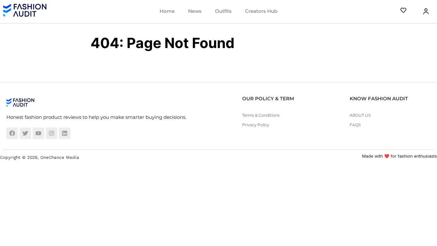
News (195, 11)
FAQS (355, 124)
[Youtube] (38, 133)
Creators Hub (261, 11)
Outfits (223, 11)
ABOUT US (360, 115)
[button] (422, 11)
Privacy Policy (255, 124)
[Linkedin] (64, 133)
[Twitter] (25, 133)
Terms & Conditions (261, 115)
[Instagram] (51, 133)
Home (167, 11)
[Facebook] (12, 133)
